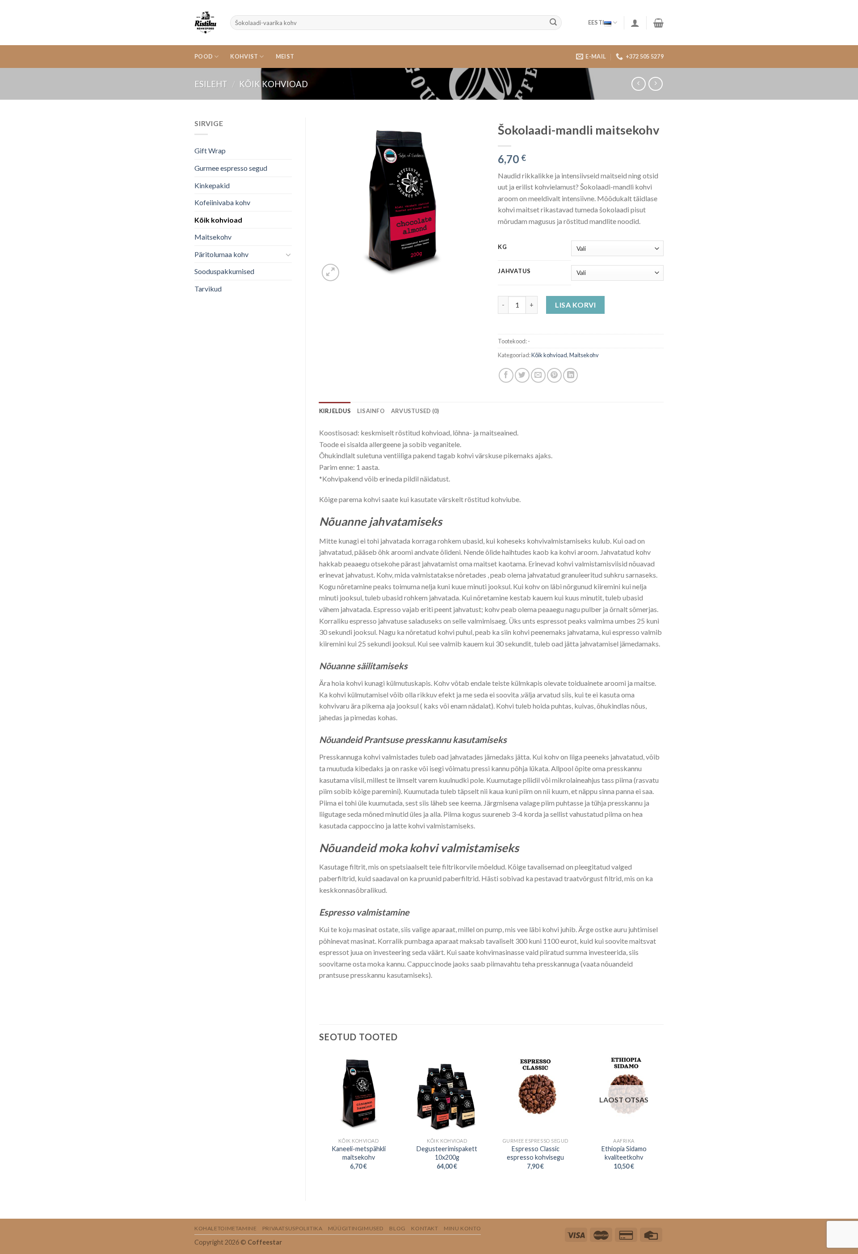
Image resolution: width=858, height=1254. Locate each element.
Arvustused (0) (415, 410)
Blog (397, 1228)
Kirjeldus (335, 410)
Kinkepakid (212, 185)
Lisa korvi (575, 304)
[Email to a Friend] (538, 375)
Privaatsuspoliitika (292, 1228)
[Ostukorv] (658, 23)
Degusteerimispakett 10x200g (446, 1153)
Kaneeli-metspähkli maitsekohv (359, 1153)
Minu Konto (462, 1228)
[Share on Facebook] (506, 375)
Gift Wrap (210, 150)
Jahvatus (514, 271)
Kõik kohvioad (273, 84)
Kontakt (424, 1228)
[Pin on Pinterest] (554, 375)
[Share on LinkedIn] (570, 375)
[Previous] (319, 1119)
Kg (502, 247)
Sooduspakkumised (224, 271)
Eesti (596, 22)
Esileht (210, 84)
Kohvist (244, 56)
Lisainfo (371, 410)
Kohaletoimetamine (225, 1228)
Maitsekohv (212, 236)
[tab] (335, 411)
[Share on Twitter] (522, 375)
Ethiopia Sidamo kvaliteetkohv (624, 1153)
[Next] (663, 1119)
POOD (203, 56)
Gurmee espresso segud (230, 168)
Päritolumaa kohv (221, 254)
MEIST (285, 56)
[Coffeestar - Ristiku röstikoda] (205, 23)
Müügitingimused (356, 1228)
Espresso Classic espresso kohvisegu (535, 1153)
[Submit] (553, 22)
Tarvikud (208, 288)
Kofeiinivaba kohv (222, 202)
